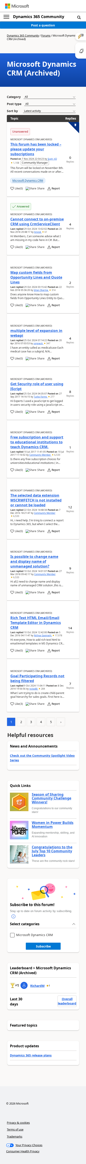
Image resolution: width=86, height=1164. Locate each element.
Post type (14, 104)
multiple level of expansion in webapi (36, 333)
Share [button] (41, 188)
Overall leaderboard (67, 1001)
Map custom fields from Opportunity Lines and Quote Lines (36, 277)
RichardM (37, 986)
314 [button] (53, 290)
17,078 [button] (58, 635)
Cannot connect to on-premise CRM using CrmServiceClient (37, 221)
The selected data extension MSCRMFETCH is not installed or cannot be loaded (36, 500)
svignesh (38, 343)
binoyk (38, 231)
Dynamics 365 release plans (31, 1055)
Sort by (12, 111)
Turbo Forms (41, 396)
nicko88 (33, 688)
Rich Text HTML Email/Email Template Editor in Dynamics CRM (35, 622)
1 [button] (49, 985)
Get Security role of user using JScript (36, 386)
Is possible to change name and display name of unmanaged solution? (34, 561)
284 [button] (42, 688)
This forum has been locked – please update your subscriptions (35, 149)
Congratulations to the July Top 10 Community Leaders (52, 851)
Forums (45, 35)
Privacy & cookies (18, 1123)
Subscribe (43, 946)
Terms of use (15, 1129)
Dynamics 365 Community (38, 16)
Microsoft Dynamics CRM (27, 180)
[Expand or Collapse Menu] (6, 16)
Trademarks (14, 1136)
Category (14, 97)
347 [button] (48, 343)
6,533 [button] (57, 454)
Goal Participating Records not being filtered (37, 678)
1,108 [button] (16, 162)
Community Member (40, 454)
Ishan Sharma (41, 290)
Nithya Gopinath (43, 635)
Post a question (43, 25)
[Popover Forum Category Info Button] (13, 916)
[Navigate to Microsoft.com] (17, 6)
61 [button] (45, 231)
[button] (79, 17)
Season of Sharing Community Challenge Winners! (51, 798)
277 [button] (52, 396)
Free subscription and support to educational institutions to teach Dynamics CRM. (36, 442)
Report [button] (56, 188)
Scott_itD (52, 158)
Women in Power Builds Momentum (52, 825)
